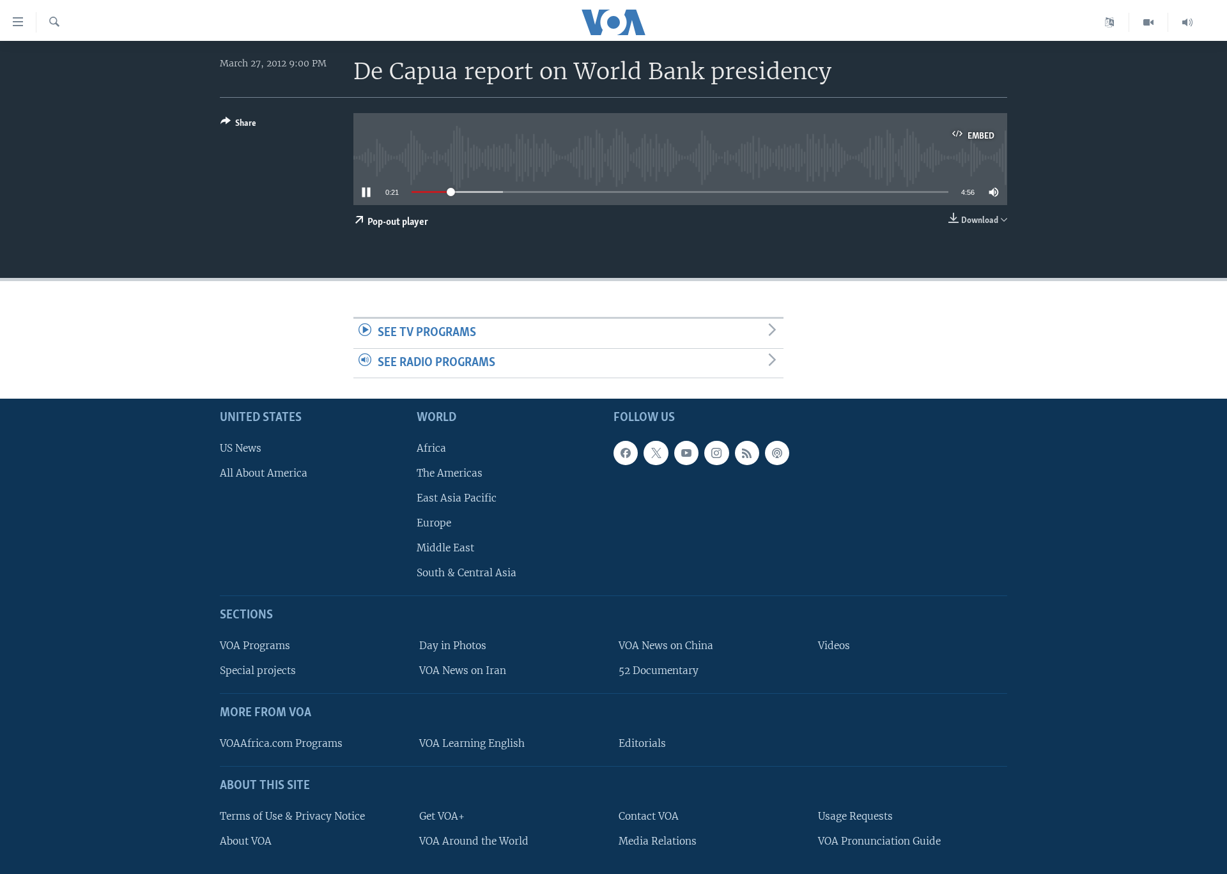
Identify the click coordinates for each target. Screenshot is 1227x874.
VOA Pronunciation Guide (879, 841)
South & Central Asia (466, 573)
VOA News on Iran (462, 670)
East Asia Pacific (457, 498)
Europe (434, 523)
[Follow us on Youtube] (686, 453)
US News (240, 448)
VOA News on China (666, 646)
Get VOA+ (442, 816)
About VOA (246, 841)
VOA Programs (255, 646)
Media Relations (658, 841)
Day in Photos (452, 646)
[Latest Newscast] (1187, 22)
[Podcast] (777, 453)
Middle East (445, 548)
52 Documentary (658, 670)
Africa (431, 448)
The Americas (449, 473)
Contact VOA (649, 816)
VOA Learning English (472, 743)
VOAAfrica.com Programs (281, 743)
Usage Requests (855, 816)
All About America (263, 473)
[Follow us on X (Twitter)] (656, 453)
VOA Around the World (474, 841)
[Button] (238, 125)
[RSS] (747, 453)
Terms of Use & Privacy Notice (292, 816)
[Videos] (1148, 22)
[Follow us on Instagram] (716, 453)
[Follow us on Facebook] (626, 453)
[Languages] (1109, 22)
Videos (834, 646)
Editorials (642, 743)
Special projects (258, 670)
